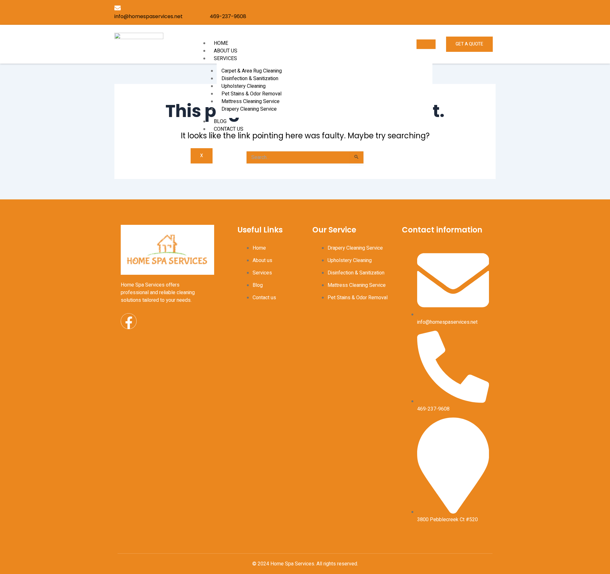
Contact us (228, 129)
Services (225, 58)
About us (225, 51)
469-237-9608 (228, 16)
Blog (220, 121)
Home (221, 43)
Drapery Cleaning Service (249, 109)
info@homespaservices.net (148, 16)
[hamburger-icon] (426, 44)
